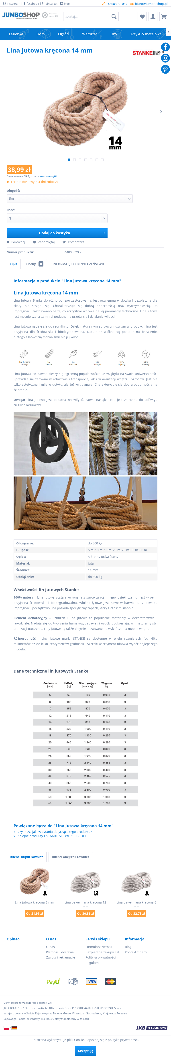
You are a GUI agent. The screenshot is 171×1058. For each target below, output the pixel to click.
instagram (13, 4)
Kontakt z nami (136, 952)
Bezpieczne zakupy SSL (103, 952)
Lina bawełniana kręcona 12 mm (85, 904)
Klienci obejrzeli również (70, 857)
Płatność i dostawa (60, 952)
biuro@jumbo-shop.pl (151, 4)
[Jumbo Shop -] (21, 17)
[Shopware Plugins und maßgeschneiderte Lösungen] (115, 1028)
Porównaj (17, 242)
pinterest (51, 4)
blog (66, 4)
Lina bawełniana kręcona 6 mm (136, 904)
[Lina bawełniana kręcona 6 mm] (136, 882)
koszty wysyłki (48, 176)
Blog (128, 947)
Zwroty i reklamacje (60, 957)
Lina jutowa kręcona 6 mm (34, 902)
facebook (32, 4)
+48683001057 (116, 4)
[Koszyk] (163, 16)
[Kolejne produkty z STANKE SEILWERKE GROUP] (148, 54)
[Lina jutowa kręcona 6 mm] (34, 882)
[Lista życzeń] (142, 16)
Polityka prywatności (101, 957)
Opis (13, 264)
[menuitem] (91, 16)
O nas (50, 947)
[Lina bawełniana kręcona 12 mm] (85, 882)
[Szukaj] (114, 16)
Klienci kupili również (26, 857)
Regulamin (94, 963)
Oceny (34, 264)
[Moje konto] (153, 16)
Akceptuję (85, 1051)
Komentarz (75, 242)
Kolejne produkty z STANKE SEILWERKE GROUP (52, 836)
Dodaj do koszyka (54, 233)
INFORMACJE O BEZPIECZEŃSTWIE (79, 264)
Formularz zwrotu (99, 947)
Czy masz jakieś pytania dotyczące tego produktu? (54, 831)
